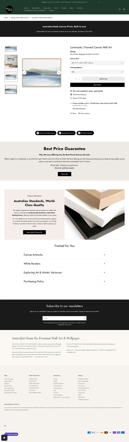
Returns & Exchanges (79, 98)
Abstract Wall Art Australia (10, 393)
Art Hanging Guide (33, 386)
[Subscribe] (84, 318)
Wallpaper (6, 383)
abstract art (105, 344)
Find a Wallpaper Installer (35, 392)
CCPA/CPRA (81, 397)
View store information (79, 108)
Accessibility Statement (83, 399)
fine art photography (73, 346)
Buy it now (97, 85)
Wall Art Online (8, 381)
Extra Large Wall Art (9, 388)
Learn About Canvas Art (34, 232)
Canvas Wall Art (8, 386)
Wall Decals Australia (9, 390)
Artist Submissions (58, 386)
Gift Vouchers (81, 386)
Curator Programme (58, 395)
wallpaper (57, 354)
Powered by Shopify (25, 430)
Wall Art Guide (32, 381)
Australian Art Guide (34, 388)
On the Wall (32, 390)
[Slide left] (24, 73)
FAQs (55, 390)
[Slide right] (59, 73)
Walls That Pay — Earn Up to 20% (62, 397)
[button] (30, 2)
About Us (56, 393)
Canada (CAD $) (12, 426)
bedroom (84, 350)
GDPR (79, 395)
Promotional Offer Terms (84, 388)
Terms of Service (82, 390)
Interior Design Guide (34, 383)
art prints (45, 344)
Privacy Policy (81, 383)
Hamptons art (111, 344)
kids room (94, 350)
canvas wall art (51, 344)
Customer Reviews (58, 388)
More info (64, 174)
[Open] (4, 438)
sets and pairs (109, 350)
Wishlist (55, 381)
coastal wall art (90, 344)
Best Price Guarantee (59, 383)
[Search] (119, 9)
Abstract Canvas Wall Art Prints (19, 18)
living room (78, 350)
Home (6, 18)
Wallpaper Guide (33, 379)
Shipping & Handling (83, 379)
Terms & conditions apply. (64, 167)
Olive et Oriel (14, 430)
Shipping (82, 54)
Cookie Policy (81, 393)
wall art (40, 344)
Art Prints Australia (8, 379)
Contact (55, 379)
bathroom (89, 350)
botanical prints (98, 344)
